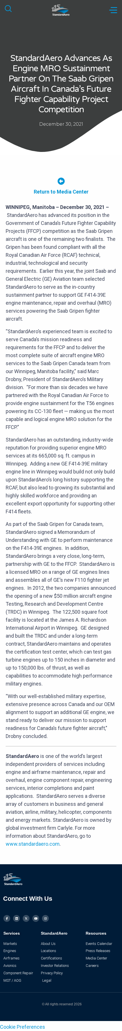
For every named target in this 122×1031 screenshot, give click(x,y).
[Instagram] (45, 918)
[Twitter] (26, 918)
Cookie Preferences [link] (22, 1027)
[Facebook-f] (6, 918)
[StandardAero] (61, 10)
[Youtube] (35, 918)
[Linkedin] (16, 918)
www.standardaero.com (33, 844)
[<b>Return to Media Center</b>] (61, 181)
